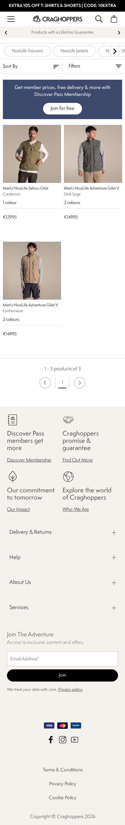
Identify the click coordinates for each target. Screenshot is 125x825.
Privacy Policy (62, 784)
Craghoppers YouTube (74, 739)
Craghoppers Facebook (50, 739)
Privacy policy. (70, 690)
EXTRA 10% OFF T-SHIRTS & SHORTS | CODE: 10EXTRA (62, 6)
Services (18, 608)
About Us (20, 582)
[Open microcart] (114, 19)
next (119, 32)
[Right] (115, 51)
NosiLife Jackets (74, 51)
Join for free (62, 108)
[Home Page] (57, 19)
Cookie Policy (62, 797)
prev (6, 32)
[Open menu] (11, 19)
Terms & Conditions (63, 770)
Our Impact (18, 509)
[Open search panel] (99, 19)
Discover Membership (29, 460)
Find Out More (78, 460)
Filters (74, 66)
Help (14, 557)
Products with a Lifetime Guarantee (62, 32)
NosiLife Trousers (27, 51)
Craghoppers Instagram (62, 739)
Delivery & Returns (30, 532)
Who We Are (76, 509)
